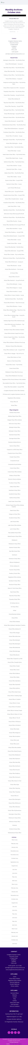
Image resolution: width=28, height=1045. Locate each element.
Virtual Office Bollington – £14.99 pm (14, 64)
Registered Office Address (14, 398)
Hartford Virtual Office (14, 497)
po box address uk (14, 566)
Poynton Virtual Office (14, 569)
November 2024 (14, 854)
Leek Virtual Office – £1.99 (14, 206)
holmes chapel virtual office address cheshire (15, 506)
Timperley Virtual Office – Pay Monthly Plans (14, 91)
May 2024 (14, 877)
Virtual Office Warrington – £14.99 (14, 143)
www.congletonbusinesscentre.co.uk (15, 969)
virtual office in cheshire (14, 699)
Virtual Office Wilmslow (14, 806)
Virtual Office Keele (14, 729)
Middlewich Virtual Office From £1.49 (14, 372)
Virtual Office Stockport (14, 777)
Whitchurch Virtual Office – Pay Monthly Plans (14, 258)
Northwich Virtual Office (14, 558)
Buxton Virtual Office (15, 446)
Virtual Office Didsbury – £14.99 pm (14, 78)
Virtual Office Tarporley (14, 788)
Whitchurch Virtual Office (15, 818)
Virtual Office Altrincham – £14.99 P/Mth (14, 250)
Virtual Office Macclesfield (14, 747)
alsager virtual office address (14, 420)
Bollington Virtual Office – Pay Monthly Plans (14, 60)
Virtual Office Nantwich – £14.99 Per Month (14, 280)
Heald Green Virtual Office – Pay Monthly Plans (14, 154)
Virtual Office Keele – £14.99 (14, 239)
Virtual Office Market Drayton (14, 751)
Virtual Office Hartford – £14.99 (14, 165)
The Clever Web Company (16, 1043)
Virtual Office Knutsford (14, 736)
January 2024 (14, 891)
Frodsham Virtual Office (14, 483)
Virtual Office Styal (14, 784)
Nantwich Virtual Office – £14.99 (14, 184)
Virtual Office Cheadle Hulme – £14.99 (14, 199)
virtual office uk (14, 795)
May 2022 (14, 921)
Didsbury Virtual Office (14, 475)
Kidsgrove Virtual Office (14, 514)
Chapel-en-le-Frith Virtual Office (14, 449)
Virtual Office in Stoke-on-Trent (14, 714)
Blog (14, 998)
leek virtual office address (14, 525)
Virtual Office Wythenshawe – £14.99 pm (14, 128)
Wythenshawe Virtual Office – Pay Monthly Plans (14, 124)
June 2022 (14, 917)
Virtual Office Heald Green (14, 692)
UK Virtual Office (14, 273)
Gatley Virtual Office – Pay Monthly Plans (14, 173)
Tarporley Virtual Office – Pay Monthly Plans (14, 102)
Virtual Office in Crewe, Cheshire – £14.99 (14, 295)
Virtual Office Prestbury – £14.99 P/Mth (14, 232)
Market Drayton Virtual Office (14, 536)
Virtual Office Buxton (15, 655)
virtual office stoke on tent (14, 780)
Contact (15, 1000)
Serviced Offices (15, 993)
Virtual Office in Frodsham (14, 706)
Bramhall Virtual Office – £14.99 (14, 169)
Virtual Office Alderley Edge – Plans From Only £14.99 (14, 310)
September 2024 (15, 862)
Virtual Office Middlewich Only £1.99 (14, 375)
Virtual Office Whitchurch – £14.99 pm (14, 262)
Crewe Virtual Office (14, 368)
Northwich (14, 555)
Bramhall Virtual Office (14, 434)
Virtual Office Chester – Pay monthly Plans (14, 254)
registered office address (14, 577)
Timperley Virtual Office (14, 599)
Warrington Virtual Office (14, 814)
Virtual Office (14, 405)
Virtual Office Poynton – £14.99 (14, 221)
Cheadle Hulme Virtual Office (14, 453)
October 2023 (14, 899)
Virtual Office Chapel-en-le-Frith (14, 658)
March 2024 (14, 884)
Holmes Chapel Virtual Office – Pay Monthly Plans (14, 338)
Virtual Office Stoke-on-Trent (14, 357)
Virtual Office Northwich (14, 766)
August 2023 (15, 902)
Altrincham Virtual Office (14, 423)
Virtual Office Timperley (14, 792)
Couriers (15, 997)
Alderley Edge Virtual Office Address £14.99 (14, 320)
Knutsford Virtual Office (14, 517)
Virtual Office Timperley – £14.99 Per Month (14, 95)
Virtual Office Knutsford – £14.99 (14, 291)
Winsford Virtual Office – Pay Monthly (14, 299)
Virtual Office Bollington (14, 643)
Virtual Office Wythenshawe (14, 810)
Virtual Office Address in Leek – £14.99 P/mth (14, 349)
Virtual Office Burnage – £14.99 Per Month (14, 113)
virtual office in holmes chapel (14, 710)
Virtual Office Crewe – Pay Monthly (14, 364)
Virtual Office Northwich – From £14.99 (14, 269)
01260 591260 (15, 51)
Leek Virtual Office (14, 521)
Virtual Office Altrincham (14, 636)
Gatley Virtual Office (14, 486)
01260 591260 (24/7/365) (15, 965)
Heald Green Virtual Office (14, 501)
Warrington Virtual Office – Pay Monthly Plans (14, 139)
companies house (14, 460)
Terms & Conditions (15, 1006)
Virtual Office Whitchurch (15, 803)
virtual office (15, 618)
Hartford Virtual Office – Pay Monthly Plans (14, 162)
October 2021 (14, 939)
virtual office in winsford (15, 725)
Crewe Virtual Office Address (14, 471)
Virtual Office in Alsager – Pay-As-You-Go (14, 353)
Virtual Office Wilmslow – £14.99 (14, 306)
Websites (14, 995)
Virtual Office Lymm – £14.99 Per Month (14, 191)
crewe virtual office (14, 468)
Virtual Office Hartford (14, 688)
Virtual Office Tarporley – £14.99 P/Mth (14, 106)
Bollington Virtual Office (14, 431)
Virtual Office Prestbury (14, 773)
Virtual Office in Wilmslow (15, 721)
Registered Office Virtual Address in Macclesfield (14, 379)
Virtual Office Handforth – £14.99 (14, 228)
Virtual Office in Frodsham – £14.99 (14, 136)
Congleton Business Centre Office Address (14, 390)
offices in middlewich (15, 562)
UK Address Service (14, 603)
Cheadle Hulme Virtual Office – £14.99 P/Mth (14, 195)
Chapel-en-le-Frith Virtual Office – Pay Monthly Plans (14, 83)
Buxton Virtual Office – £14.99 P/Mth (14, 180)
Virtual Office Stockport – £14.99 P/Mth (14, 121)
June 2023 (14, 910)
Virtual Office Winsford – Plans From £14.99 (14, 302)
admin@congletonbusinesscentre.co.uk (15, 53)
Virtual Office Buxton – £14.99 (14, 265)
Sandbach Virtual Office (14, 580)
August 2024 (15, 865)
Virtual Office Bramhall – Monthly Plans (14, 247)
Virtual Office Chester (15, 666)
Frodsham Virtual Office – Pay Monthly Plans (14, 132)
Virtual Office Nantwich (14, 758)
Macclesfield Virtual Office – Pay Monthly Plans (14, 383)
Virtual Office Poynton (14, 769)
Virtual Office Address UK (14, 99)
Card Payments (14, 1004)
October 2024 (14, 858)
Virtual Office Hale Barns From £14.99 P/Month (14, 224)
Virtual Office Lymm (14, 743)
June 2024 (14, 873)
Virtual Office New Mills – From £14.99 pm (14, 71)
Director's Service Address (14, 479)
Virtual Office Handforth (14, 684)
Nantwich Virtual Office (14, 547)
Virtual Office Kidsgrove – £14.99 (14, 287)
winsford (14, 825)
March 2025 (14, 839)
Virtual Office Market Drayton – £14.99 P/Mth (14, 236)
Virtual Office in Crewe (14, 703)
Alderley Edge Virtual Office (14, 416)
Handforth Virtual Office (14, 494)
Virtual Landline (14, 986)
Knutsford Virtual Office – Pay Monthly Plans (14, 202)
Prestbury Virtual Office (14, 573)
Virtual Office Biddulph (14, 640)
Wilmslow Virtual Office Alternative (14, 346)
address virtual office (14, 412)
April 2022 (14, 925)
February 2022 (14, 932)
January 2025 (14, 847)
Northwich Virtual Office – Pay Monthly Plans (14, 217)
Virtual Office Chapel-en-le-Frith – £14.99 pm (14, 87)
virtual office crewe (14, 669)
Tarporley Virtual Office (14, 595)
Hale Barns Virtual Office (14, 490)
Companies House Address (14, 464)
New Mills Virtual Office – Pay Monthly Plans (14, 67)
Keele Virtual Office (14, 510)
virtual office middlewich (15, 755)
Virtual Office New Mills (14, 762)
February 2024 (14, 888)
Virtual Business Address (14, 614)
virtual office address (14, 621)
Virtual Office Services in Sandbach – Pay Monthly (14, 325)
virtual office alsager (15, 632)
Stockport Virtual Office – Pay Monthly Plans (14, 117)
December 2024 (14, 851)
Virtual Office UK (14, 18)
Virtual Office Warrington (14, 799)
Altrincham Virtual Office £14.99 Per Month (14, 213)
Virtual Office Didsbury (14, 673)
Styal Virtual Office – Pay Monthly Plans (14, 147)
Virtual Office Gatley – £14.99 (14, 176)
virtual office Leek (14, 740)
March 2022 (14, 928)
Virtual (14, 610)
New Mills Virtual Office (14, 551)
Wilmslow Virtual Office (14, 821)
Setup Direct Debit (14, 1002)
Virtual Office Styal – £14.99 (14, 150)
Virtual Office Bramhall (14, 647)
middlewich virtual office (15, 543)
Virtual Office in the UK (14, 276)
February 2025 (14, 843)
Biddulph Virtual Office (14, 427)
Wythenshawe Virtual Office (14, 832)
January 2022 (14, 936)
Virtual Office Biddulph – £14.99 (14, 284)
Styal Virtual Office (14, 592)
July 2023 (14, 906)
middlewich (14, 540)
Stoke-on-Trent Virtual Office (14, 361)
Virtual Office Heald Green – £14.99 (14, 158)
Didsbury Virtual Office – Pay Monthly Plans (14, 75)
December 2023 (14, 895)
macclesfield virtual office (14, 532)
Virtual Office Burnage (14, 651)
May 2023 (14, 914)
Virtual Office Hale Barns (14, 680)
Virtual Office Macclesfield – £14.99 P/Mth (14, 387)
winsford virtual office (14, 829)
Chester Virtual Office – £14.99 (14, 243)
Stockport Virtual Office (14, 584)
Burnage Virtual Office (14, 438)
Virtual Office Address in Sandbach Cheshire (14, 625)
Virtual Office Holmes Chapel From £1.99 (14, 333)
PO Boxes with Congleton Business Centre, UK (14, 394)
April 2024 (14, 880)
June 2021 (14, 943)
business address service (14, 442)
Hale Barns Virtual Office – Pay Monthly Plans (14, 210)
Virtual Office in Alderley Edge (14, 695)
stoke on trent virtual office (14, 588)
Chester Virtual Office (15, 457)
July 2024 (14, 869)
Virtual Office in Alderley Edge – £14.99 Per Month (14, 316)
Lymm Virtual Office (14, 529)
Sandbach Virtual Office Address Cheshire (14, 329)
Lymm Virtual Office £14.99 (14, 187)
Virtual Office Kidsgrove (14, 732)
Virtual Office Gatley (14, 677)
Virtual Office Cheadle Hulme (15, 662)
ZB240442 (20, 1021)
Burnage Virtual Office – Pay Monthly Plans (14, 110)
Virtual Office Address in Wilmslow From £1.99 (14, 342)
